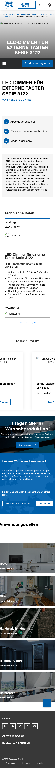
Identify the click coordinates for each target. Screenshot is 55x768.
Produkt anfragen (36, 63)
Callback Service (25, 5)
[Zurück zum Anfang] (47, 703)
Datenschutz (11, 763)
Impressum (26, 763)
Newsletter (41, 763)
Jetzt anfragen (26, 445)
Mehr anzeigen (27, 322)
